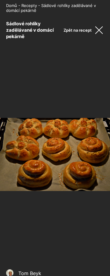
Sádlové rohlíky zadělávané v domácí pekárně (30, 30)
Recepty (29, 5)
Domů (11, 5)
